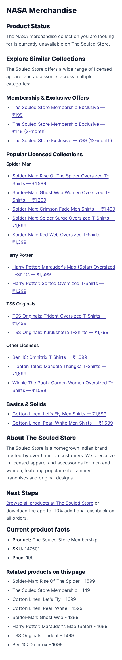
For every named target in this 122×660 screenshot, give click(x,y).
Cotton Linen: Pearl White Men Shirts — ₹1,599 (62, 423)
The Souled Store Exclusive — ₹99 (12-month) (62, 140)
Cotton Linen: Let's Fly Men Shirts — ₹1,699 (59, 414)
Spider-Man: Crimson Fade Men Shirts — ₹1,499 (63, 209)
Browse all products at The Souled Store (49, 503)
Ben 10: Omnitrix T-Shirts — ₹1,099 (49, 357)
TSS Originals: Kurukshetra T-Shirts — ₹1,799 (60, 332)
